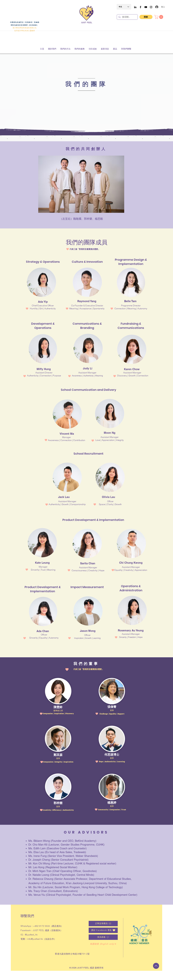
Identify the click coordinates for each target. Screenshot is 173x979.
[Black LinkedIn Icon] (135, 7)
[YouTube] (145, 7)
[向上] (156, 966)
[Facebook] (140, 7)
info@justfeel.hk (35, 939)
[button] (159, 17)
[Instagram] (151, 7)
